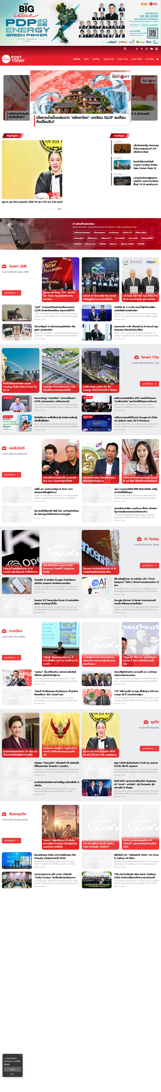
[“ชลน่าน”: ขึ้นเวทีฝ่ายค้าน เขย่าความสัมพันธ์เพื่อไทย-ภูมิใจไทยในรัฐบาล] (17, 677)
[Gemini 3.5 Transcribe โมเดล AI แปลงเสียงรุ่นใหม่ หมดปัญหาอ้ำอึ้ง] (17, 606)
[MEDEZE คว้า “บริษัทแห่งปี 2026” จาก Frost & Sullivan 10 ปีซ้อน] (97, 860)
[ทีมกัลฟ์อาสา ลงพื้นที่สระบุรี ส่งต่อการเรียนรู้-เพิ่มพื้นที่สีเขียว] (17, 423)
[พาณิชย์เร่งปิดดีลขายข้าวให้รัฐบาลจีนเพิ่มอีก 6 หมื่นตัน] (17, 787)
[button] (157, 59)
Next (106, 175)
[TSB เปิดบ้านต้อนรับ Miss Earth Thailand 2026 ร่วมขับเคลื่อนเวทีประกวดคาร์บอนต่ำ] (97, 879)
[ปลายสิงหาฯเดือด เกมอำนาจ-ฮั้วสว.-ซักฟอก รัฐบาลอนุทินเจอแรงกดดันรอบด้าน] (97, 514)
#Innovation (99, 232)
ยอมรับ (12, 1069)
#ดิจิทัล (102, 243)
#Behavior (92, 238)
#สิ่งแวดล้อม (140, 232)
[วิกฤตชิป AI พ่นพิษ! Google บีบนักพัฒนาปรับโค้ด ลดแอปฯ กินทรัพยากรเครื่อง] (17, 585)
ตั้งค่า (13, 1074)
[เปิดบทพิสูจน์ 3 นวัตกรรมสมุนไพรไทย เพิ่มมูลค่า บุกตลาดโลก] (17, 332)
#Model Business (82, 232)
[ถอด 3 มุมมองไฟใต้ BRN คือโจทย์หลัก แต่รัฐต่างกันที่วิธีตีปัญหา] (97, 494)
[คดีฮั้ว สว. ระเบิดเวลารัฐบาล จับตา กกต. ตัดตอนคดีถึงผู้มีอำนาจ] (17, 494)
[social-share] (136, 48)
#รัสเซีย (140, 243)
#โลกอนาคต (90, 243)
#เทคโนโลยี (119, 238)
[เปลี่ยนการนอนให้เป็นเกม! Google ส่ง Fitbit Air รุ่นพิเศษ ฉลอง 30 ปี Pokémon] (97, 423)
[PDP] (80, 22)
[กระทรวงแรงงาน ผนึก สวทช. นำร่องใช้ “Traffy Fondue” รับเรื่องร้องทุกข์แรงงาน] (17, 879)
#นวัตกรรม (114, 232)
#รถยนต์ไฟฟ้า (147, 238)
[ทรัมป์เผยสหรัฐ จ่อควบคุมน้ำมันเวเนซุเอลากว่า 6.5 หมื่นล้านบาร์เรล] (122, 148)
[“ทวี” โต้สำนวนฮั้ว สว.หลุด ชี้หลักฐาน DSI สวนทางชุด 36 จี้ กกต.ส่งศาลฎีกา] (97, 697)
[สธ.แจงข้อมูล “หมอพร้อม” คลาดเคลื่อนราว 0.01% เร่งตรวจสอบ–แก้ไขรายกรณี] (17, 403)
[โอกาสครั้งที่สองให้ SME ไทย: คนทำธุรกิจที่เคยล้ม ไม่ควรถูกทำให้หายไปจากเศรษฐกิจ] (17, 514)
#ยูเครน (113, 243)
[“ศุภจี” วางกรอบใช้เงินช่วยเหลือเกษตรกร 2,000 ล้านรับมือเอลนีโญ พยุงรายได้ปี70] (17, 313)
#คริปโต (77, 243)
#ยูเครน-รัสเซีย (126, 243)
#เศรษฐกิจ (78, 238)
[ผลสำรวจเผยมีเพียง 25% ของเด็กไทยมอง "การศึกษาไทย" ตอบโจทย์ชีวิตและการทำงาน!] (97, 403)
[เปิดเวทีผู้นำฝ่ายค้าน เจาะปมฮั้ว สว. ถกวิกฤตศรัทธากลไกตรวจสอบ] (97, 677)
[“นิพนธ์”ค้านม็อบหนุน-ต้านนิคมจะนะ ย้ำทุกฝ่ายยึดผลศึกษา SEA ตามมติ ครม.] (17, 697)
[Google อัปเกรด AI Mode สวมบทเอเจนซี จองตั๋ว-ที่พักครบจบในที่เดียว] (97, 606)
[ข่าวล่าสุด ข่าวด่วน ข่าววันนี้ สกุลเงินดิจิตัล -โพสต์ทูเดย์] (13, 59)
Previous (2, 175)
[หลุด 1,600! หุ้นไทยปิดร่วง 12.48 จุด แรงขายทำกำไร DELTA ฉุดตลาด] (97, 768)
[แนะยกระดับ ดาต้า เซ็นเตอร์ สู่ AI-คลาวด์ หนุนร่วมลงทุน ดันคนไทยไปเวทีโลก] (97, 332)
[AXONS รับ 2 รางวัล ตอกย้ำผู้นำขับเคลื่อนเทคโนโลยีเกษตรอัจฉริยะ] (97, 313)
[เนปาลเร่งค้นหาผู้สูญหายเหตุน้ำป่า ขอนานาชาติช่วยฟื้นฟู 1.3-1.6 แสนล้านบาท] (122, 181)
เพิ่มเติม (7, 1064)
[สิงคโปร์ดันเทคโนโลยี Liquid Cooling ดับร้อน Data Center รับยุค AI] (122, 165)
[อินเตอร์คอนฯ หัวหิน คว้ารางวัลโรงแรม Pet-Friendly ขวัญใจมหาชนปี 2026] (17, 860)
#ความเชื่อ (132, 238)
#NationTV (106, 238)
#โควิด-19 (127, 232)
